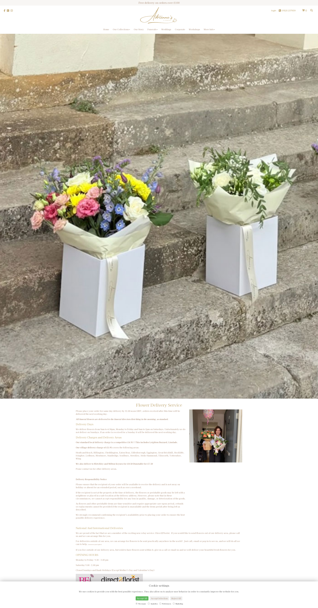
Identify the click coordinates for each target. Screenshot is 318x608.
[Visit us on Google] (9, 10)
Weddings (166, 29)
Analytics (154, 604)
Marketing (179, 604)
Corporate (180, 29)
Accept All (142, 598)
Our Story (139, 29)
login (273, 10)
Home (106, 29)
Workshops (194, 29)
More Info (209, 29)
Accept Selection (159, 598)
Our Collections (121, 29)
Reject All (176, 598)
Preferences (166, 604)
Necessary (142, 604)
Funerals (151, 29)
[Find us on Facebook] (5, 10)
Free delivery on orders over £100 (159, 2)
